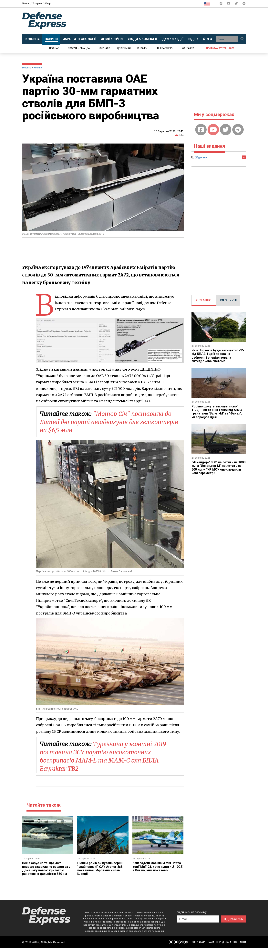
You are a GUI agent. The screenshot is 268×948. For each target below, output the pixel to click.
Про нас (54, 48)
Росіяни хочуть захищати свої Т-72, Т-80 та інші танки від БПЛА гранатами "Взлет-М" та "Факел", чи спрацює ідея (216, 411)
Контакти (188, 48)
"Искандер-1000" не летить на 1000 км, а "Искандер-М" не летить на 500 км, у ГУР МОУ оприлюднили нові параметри (218, 467)
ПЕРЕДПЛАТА (223, 942)
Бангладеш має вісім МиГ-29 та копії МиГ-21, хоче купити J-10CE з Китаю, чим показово (157, 866)
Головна (26, 67)
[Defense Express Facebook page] (221, 4)
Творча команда (79, 48)
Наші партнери (164, 48)
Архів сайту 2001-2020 (219, 48)
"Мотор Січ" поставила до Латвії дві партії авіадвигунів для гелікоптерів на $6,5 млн (109, 422)
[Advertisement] (166, 21)
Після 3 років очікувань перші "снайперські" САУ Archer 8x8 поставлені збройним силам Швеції (99, 868)
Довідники (124, 48)
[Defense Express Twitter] (236, 4)
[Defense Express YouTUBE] (229, 4)
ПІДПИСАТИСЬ (233, 919)
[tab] (203, 300)
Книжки (142, 48)
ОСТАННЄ (203, 300)
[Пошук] (242, 39)
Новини (38, 67)
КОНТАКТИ (239, 942)
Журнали (104, 48)
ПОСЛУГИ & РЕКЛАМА (202, 942)
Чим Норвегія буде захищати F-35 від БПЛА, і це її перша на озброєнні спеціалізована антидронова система (217, 355)
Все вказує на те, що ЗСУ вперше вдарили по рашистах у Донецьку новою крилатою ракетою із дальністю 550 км (46, 868)
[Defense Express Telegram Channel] (244, 4)
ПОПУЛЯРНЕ (228, 300)
